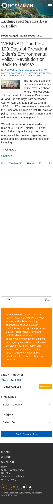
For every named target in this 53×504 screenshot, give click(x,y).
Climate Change (8, 75)
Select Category (12, 404)
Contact (8, 461)
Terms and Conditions (12, 476)
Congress (22, 75)
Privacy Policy (8, 479)
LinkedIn (4, 487)
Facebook (17, 487)
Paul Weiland (11, 70)
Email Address (12, 386)
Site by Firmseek (9, 495)
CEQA (48, 73)
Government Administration (24, 73)
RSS (30, 487)
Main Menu (50, 5)
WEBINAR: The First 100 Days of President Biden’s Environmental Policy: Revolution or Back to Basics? (24, 54)
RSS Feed (15, 379)
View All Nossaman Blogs (27, 434)
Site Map (6, 473)
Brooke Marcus (26, 70)
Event (42, 73)
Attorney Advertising (32, 493)
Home (5, 452)
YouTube (24, 487)
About (6, 456)
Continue (6, 155)
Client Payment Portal (12, 470)
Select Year (9, 422)
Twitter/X (11, 487)
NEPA (38, 75)
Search (8, 299)
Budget (31, 75)
